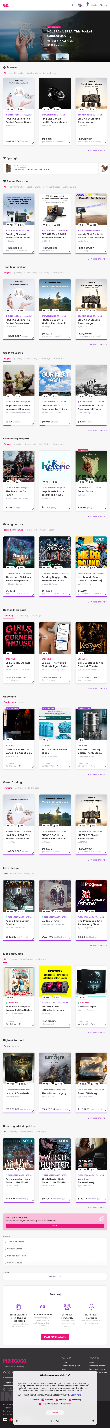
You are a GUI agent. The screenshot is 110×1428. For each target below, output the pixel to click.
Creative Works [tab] (34, 73)
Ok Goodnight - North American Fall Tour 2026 (90, 409)
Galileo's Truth (50, 920)
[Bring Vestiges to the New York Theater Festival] (91, 638)
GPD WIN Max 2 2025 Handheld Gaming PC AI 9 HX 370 (54, 237)
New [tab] (21, 702)
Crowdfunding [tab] (30, 272)
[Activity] (86, 5)
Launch (54, 1226)
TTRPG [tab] (28, 530)
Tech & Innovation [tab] (17, 73)
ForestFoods (85, 491)
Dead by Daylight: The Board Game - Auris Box (55, 580)
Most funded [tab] (20, 788)
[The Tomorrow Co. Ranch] (18, 466)
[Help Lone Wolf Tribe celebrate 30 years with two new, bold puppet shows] (18, 380)
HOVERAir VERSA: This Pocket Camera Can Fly (18, 122)
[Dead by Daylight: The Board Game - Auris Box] (55, 552)
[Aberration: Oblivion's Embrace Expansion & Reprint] (18, 552)
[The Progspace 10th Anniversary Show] (91, 896)
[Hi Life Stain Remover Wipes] (55, 724)
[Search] (73, 5)
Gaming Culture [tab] (49, 73)
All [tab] (5, 73)
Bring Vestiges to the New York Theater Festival (90, 666)
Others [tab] (52, 530)
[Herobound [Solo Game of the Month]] (91, 552)
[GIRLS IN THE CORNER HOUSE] (18, 638)
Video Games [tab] (40, 530)
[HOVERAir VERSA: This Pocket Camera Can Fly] (18, 93)
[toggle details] (34, 144)
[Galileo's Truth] (55, 896)
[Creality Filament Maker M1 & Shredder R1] (18, 209)
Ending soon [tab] (58, 272)
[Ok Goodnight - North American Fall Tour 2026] (91, 380)
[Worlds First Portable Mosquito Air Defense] (91, 209)
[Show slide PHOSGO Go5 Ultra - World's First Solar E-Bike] (62, 56)
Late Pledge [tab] (44, 272)
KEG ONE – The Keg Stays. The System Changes (89, 753)
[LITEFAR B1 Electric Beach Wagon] (91, 93)
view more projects (97, 150)
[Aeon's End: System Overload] (18, 896)
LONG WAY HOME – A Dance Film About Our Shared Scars (18, 753)
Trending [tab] (8, 788)
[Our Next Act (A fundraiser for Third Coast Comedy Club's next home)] (55, 380)
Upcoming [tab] (17, 272)
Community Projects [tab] (52, 187)
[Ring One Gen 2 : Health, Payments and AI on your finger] (55, 93)
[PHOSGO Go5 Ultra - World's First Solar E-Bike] (55, 295)
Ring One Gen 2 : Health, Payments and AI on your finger (55, 122)
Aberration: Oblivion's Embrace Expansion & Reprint (18, 580)
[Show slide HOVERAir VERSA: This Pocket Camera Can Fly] (47, 56)
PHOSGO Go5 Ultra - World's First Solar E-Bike (54, 323)
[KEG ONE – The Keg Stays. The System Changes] (91, 724)
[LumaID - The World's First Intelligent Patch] (55, 638)
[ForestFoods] (91, 466)
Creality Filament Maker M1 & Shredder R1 (18, 237)
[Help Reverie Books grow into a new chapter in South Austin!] (55, 466)
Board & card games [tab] (13, 530)
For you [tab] (7, 272)
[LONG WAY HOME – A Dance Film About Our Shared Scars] (18, 724)
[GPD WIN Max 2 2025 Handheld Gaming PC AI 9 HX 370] (55, 209)
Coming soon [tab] (10, 702)
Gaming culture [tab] (69, 187)
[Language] (79, 5)
